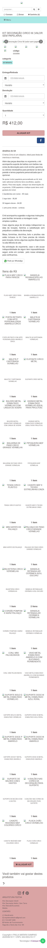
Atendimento (8, 915)
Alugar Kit (23, 133)
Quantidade (7, 111)
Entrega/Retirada (10, 72)
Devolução (7, 90)
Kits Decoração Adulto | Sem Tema (14, 903)
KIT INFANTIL (7, 62)
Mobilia (4, 908)
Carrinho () (35, 14)
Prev (6, 42)
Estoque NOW (37, 940)
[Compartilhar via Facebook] (41, 140)
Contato (9, 14)
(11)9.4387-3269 (9, 920)
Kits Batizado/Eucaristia (10, 905)
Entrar (21, 14)
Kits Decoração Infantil (10, 901)
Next (41, 42)
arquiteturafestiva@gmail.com (14, 917)
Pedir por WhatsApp (15, 261)
